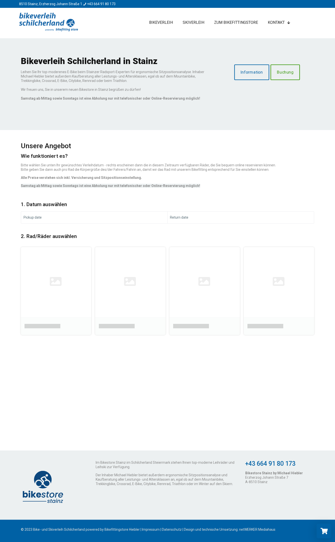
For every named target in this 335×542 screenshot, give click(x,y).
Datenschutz (172, 529)
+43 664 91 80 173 (101, 4)
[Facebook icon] (307, 529)
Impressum (151, 529)
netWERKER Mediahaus (257, 529)
